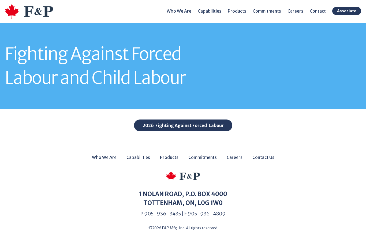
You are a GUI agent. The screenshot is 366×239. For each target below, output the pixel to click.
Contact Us (263, 157)
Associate (346, 11)
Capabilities (209, 11)
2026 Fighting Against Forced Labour (183, 125)
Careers (295, 11)
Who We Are (179, 11)
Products (237, 11)
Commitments (202, 157)
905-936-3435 (162, 214)
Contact (318, 11)
